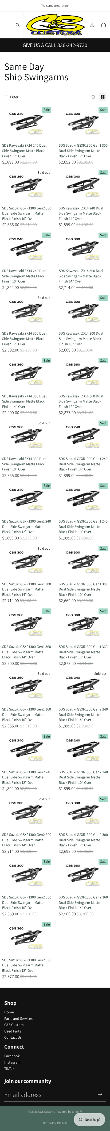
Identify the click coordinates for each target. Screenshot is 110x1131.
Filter (14, 97)
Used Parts (12, 1031)
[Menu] (6, 25)
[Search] (17, 25)
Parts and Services (18, 1018)
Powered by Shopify (69, 1112)
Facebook (12, 1055)
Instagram (12, 1062)
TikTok (9, 1068)
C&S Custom (14, 1024)
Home (9, 1012)
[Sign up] (100, 1094)
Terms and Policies (55, 1123)
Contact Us (13, 1037)
